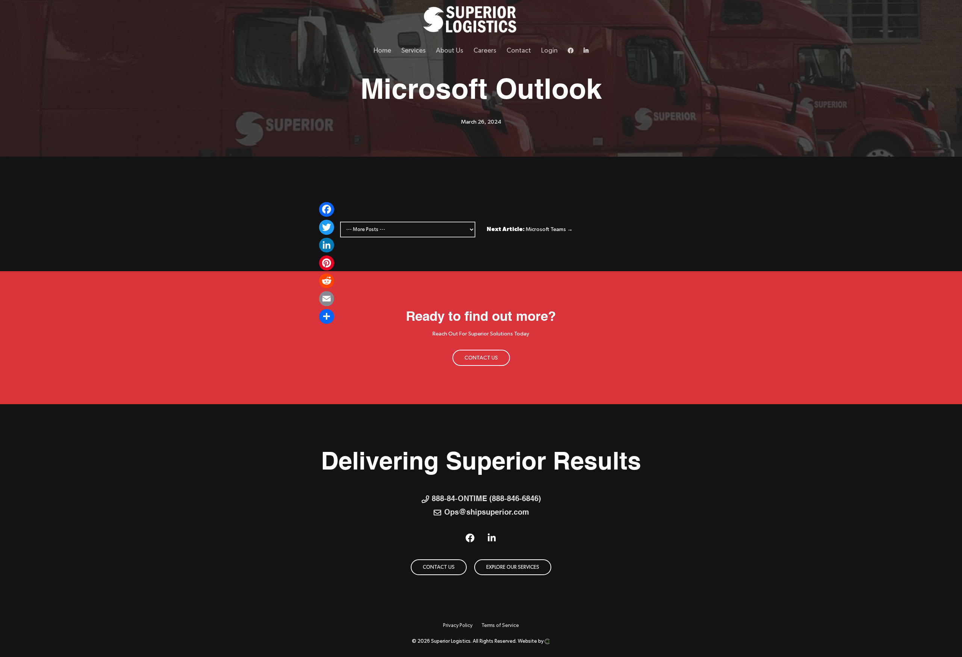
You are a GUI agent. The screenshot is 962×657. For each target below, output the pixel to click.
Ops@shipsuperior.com (486, 513)
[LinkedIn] (327, 245)
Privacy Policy (457, 625)
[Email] (327, 299)
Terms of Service (500, 625)
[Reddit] (327, 281)
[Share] (327, 317)
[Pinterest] (327, 263)
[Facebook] (327, 210)
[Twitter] (327, 227)
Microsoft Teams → (549, 229)
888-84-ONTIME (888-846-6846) (486, 499)
